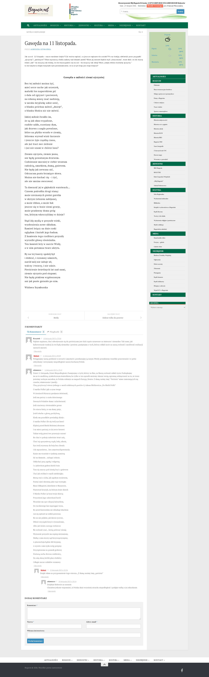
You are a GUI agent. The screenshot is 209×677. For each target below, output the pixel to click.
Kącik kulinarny (159, 281)
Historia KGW (158, 133)
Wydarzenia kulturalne (161, 199)
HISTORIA (68, 25)
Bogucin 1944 (158, 142)
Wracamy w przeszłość (161, 159)
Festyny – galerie (159, 242)
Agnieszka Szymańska (40, 49)
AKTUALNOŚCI (40, 25)
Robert (36, 356)
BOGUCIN (54, 25)
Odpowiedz (38, 351)
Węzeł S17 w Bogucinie (161, 290)
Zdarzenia (157, 268)
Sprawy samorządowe (161, 111)
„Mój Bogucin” (158, 181)
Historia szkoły (158, 129)
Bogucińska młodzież (160, 229)
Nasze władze (158, 107)
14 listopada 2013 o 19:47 (53, 370)
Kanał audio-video (159, 238)
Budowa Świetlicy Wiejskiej (162, 255)
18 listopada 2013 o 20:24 (67, 581)
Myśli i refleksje (35, 32)
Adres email (91, 622)
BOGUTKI (157, 172)
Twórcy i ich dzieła (159, 216)
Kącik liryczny (158, 212)
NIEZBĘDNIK (125, 25)
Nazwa (30, 622)
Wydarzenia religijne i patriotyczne (164, 220)
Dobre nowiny (158, 264)
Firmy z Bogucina (159, 98)
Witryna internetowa (35, 630)
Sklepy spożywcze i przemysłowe (164, 94)
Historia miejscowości (160, 120)
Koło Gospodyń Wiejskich (162, 177)
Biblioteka (157, 203)
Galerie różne (158, 247)
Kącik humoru (158, 277)
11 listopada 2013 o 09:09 (52, 356)
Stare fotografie (158, 146)
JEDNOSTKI (84, 25)
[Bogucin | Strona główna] (39, 10)
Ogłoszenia (157, 260)
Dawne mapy (158, 155)
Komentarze (37, 331)
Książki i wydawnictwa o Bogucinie (165, 207)
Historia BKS (158, 137)
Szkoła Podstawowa (160, 185)
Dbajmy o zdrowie (159, 286)
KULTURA (98, 25)
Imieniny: (150, 6)
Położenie (157, 85)
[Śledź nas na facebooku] (182, 670)
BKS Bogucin (158, 168)
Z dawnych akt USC (160, 151)
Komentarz (32, 605)
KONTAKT (141, 25)
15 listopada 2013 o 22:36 (59, 570)
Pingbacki (56, 331)
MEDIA (111, 25)
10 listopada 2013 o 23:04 (52, 338)
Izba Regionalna (159, 194)
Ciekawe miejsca (159, 103)
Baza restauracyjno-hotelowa (163, 89)
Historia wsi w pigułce (160, 124)
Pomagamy (157, 273)
